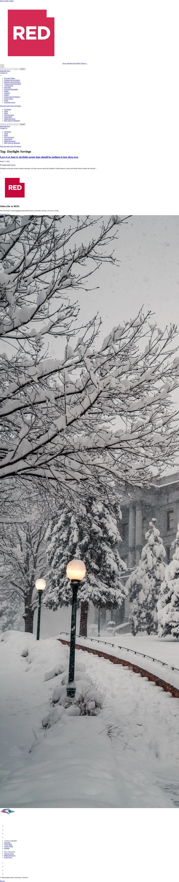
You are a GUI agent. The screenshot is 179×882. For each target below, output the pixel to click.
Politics (6, 95)
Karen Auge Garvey (9, 165)
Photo (6, 113)
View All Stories (15, 106)
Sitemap (6, 848)
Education (7, 87)
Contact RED (8, 846)
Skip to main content (6, 1)
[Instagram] (5, 830)
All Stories (7, 109)
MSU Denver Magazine (12, 121)
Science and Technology (12, 97)
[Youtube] (5, 833)
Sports (6, 100)
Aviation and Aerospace (12, 80)
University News (9, 102)
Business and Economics (12, 82)
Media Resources (9, 119)
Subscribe (7, 843)
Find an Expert (5, 106)
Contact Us (3, 73)
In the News (8, 857)
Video (6, 111)
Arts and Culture (9, 78)
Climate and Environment (12, 84)
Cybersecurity (8, 86)
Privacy (2, 881)
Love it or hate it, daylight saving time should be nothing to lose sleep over (39, 157)
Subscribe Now (5, 71)
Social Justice (8, 99)
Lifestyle (7, 93)
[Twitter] (5, 837)
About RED (8, 117)
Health (6, 91)
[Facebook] (5, 826)
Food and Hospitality (11, 89)
